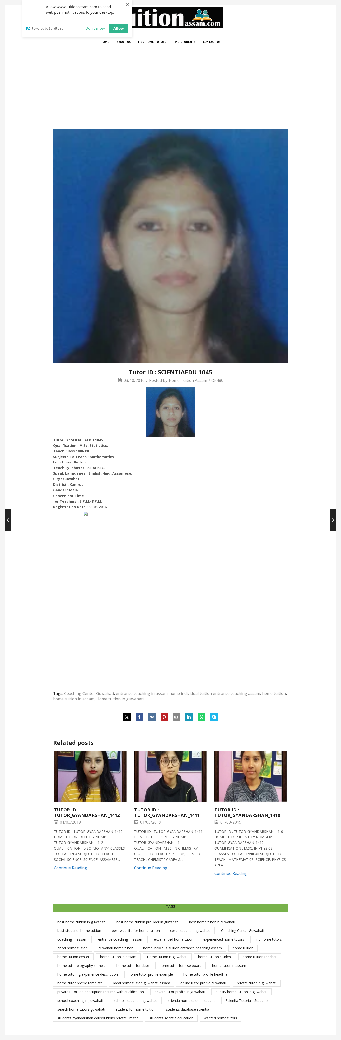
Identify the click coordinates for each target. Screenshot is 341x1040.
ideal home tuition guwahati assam (141, 983)
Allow (118, 28)
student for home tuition (136, 1009)
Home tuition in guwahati (120, 699)
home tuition (274, 693)
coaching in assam (72, 939)
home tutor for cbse (132, 965)
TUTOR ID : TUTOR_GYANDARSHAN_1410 (247, 812)
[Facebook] (139, 717)
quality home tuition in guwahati (241, 991)
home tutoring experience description (87, 974)
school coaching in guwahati (80, 1000)
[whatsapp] (201, 717)
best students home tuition (79, 930)
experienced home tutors (223, 939)
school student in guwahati (135, 1000)
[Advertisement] (170, 91)
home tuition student (215, 956)
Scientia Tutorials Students (247, 1000)
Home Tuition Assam (188, 380)
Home (105, 42)
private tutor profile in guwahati (180, 991)
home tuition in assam (73, 699)
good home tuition (72, 948)
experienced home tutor (173, 939)
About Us (124, 42)
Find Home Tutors (152, 42)
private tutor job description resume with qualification (100, 991)
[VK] (152, 717)
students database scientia (187, 1009)
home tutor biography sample (81, 965)
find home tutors (268, 939)
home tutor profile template (80, 983)
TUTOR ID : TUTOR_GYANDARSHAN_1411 (167, 812)
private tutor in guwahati (256, 983)
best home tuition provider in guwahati (147, 922)
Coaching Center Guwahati (89, 693)
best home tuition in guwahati (81, 922)
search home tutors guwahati (81, 1009)
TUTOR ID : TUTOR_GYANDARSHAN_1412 (87, 812)
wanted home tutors (220, 1018)
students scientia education (171, 1018)
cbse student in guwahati (190, 930)
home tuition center (73, 956)
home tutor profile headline (205, 974)
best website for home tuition (136, 930)
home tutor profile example (151, 974)
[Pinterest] (164, 717)
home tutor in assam (229, 965)
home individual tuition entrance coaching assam (215, 693)
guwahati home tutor (115, 948)
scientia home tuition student (191, 1000)
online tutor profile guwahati (203, 983)
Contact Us (211, 42)
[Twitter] (128, 717)
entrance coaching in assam (142, 693)
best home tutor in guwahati (212, 922)
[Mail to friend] (176, 717)
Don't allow (95, 28)
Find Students (184, 42)
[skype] (213, 717)
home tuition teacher (260, 956)
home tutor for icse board (180, 965)
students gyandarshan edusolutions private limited (98, 1018)
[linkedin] (189, 717)
